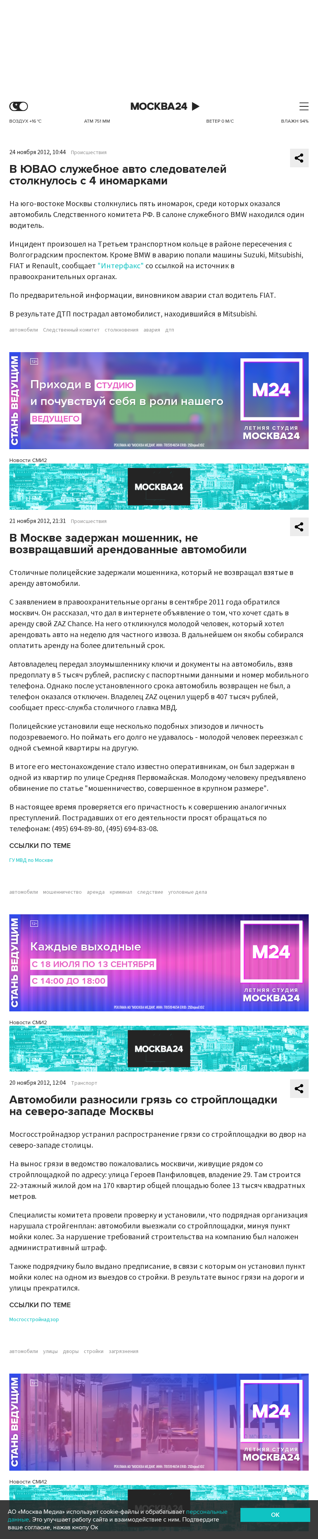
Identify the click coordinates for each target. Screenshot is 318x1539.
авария (151, 330)
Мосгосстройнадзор (34, 1320)
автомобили (23, 330)
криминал (121, 892)
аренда (96, 892)
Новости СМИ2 (28, 460)
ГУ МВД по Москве (31, 860)
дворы (71, 1351)
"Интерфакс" (120, 266)
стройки (94, 1351)
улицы (50, 1351)
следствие (150, 892)
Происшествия (89, 152)
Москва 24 (159, 106)
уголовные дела (187, 892)
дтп (169, 330)
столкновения (121, 330)
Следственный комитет (71, 330)
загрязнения (123, 1351)
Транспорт (84, 1083)
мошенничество (62, 892)
